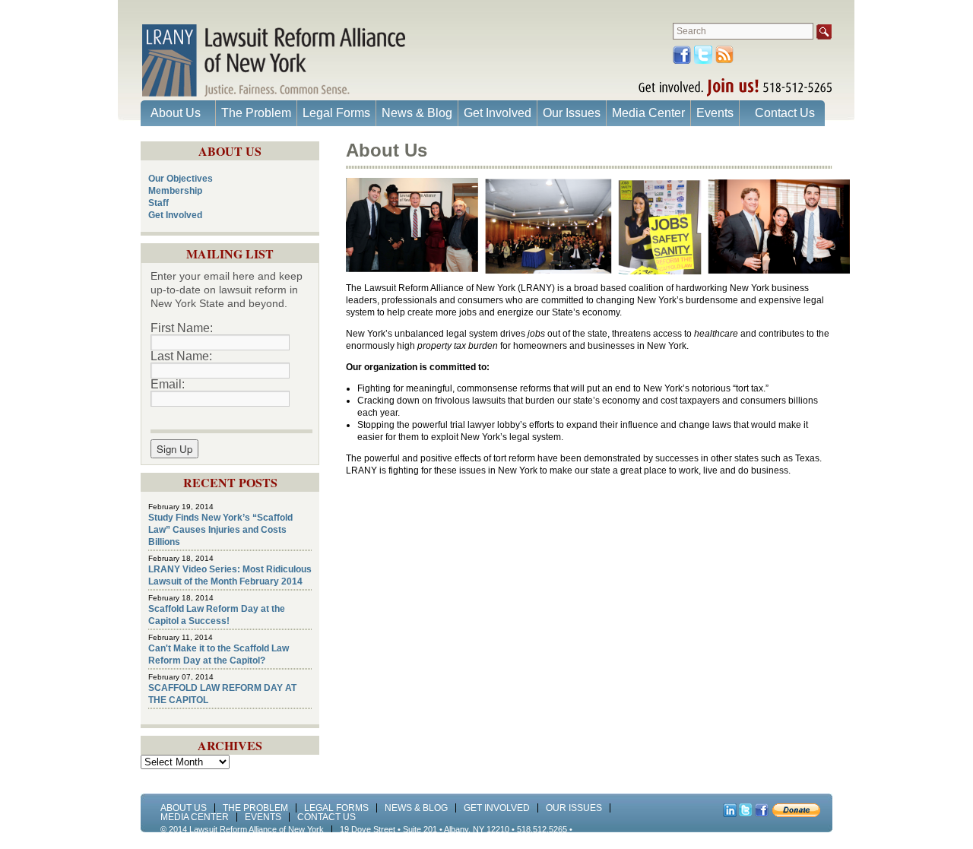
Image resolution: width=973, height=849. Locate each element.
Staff (158, 203)
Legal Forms (336, 112)
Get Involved (497, 112)
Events (715, 112)
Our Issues (572, 112)
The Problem (256, 112)
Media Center (648, 112)
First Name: (182, 328)
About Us (176, 112)
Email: (168, 384)
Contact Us (785, 112)
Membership (175, 190)
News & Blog (417, 112)
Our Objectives (180, 178)
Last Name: (181, 356)
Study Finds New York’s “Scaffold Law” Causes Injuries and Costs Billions (220, 529)
